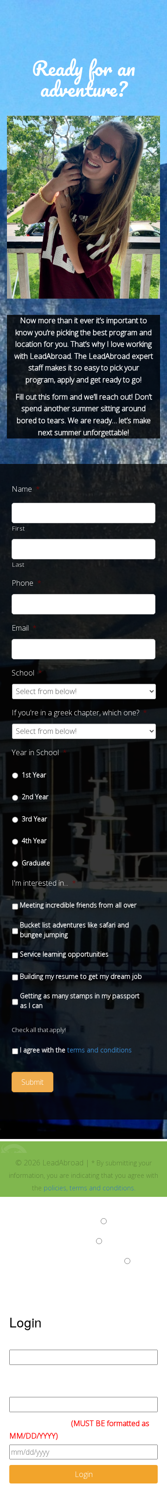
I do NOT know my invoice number (65, 1261)
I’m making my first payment (54, 1221)
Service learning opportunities (64, 954)
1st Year (34, 774)
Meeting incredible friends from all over (78, 905)
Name (26, 489)
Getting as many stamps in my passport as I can (80, 1000)
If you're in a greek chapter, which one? (79, 713)
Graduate (36, 862)
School (27, 673)
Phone (26, 583)
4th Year (34, 840)
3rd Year (34, 818)
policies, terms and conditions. (89, 1187)
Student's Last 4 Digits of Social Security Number (74, 1382)
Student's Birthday (79, 1429)
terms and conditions (99, 1049)
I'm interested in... (44, 883)
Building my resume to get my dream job (81, 976)
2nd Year (35, 796)
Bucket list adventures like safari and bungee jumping (74, 929)
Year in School (39, 752)
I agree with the (76, 1049)
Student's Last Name (43, 1341)
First (18, 528)
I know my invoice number (51, 1241)
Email (24, 628)
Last (18, 564)
